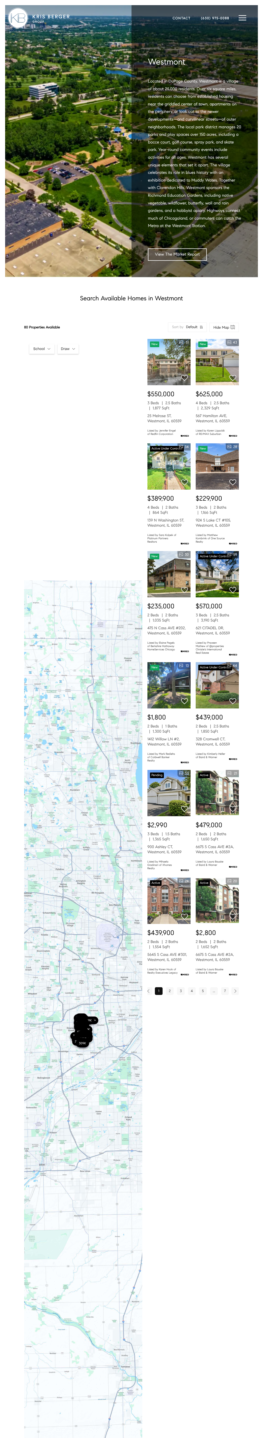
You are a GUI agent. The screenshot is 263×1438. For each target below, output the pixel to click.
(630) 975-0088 (215, 18)
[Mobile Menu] (242, 18)
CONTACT (182, 18)
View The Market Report (177, 254)
